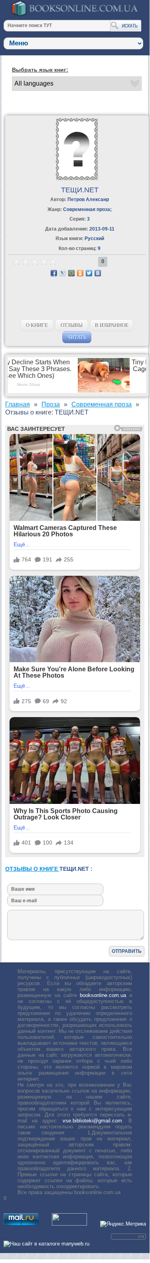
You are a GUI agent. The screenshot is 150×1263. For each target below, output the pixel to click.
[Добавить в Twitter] (89, 273)
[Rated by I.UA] (69, 1224)
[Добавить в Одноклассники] (80, 273)
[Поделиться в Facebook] (54, 273)
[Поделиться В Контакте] (98, 273)
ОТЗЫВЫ (72, 325)
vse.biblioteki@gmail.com (92, 1121)
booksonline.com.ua (103, 995)
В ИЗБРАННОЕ (111, 325)
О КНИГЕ (37, 325)
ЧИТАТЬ (76, 337)
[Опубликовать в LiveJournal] (62, 273)
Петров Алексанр (88, 199)
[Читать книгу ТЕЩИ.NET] (77, 178)
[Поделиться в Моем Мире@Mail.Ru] (71, 273)
